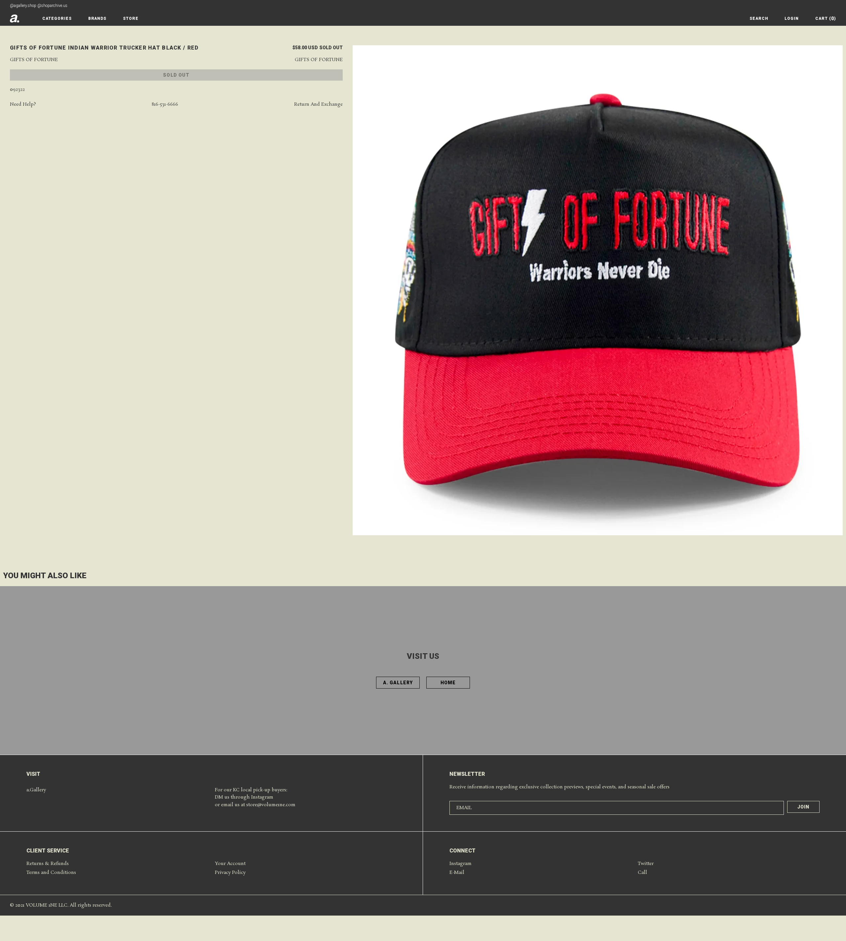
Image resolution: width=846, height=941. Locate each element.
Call (642, 872)
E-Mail (456, 872)
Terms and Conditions (51, 872)
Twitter (646, 863)
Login (792, 18)
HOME (448, 682)
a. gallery (398, 682)
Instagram (460, 863)
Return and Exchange (318, 104)
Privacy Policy (230, 872)
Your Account (230, 863)
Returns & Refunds (47, 863)
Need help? (23, 104)
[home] (14, 18)
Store (130, 18)
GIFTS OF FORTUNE (34, 60)
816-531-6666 (165, 104)
